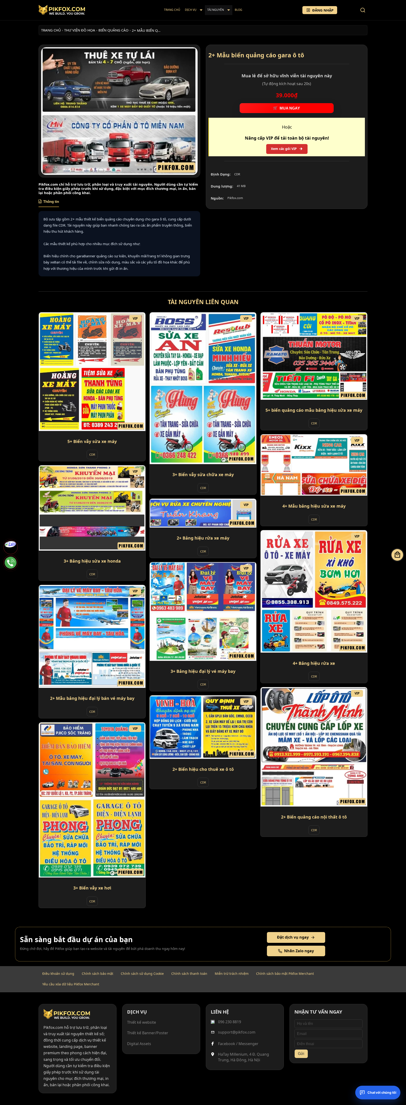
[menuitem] (172, 10)
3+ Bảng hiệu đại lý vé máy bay (203, 671)
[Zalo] (10, 547)
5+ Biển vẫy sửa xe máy (92, 441)
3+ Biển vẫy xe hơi (92, 888)
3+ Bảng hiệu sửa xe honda (92, 561)
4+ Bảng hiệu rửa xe (314, 663)
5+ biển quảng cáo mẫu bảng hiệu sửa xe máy (313, 410)
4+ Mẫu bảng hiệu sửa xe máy (314, 506)
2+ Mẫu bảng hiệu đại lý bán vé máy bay (92, 698)
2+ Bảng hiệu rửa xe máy (203, 538)
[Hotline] (10, 562)
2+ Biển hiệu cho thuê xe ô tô (203, 769)
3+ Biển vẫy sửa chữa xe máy (203, 475)
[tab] (49, 203)
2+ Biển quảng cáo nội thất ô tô (314, 817)
